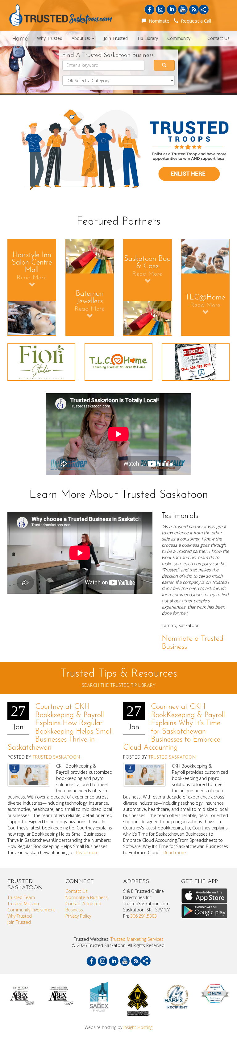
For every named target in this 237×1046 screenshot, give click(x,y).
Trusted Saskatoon (56, 757)
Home (20, 38)
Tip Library (147, 38)
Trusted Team (21, 897)
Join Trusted (116, 38)
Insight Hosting (137, 1027)
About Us (81, 38)
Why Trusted (49, 38)
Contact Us (218, 38)
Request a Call (194, 21)
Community (178, 38)
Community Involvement (31, 910)
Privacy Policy (78, 916)
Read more (87, 852)
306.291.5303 (143, 916)
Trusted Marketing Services (137, 939)
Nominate (157, 21)
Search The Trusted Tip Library (119, 685)
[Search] (164, 65)
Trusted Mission (23, 903)
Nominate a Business (86, 897)
